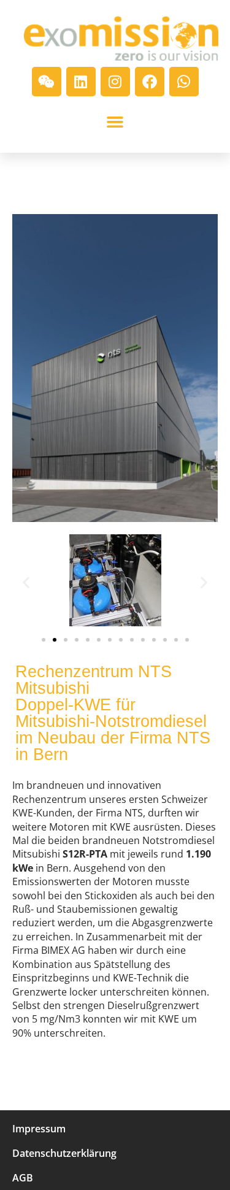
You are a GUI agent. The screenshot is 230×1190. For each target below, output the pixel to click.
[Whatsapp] (184, 81)
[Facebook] (149, 81)
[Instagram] (115, 81)
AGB (22, 1177)
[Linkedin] (81, 81)
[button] (115, 122)
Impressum (39, 1128)
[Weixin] (46, 81)
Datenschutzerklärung (64, 1153)
